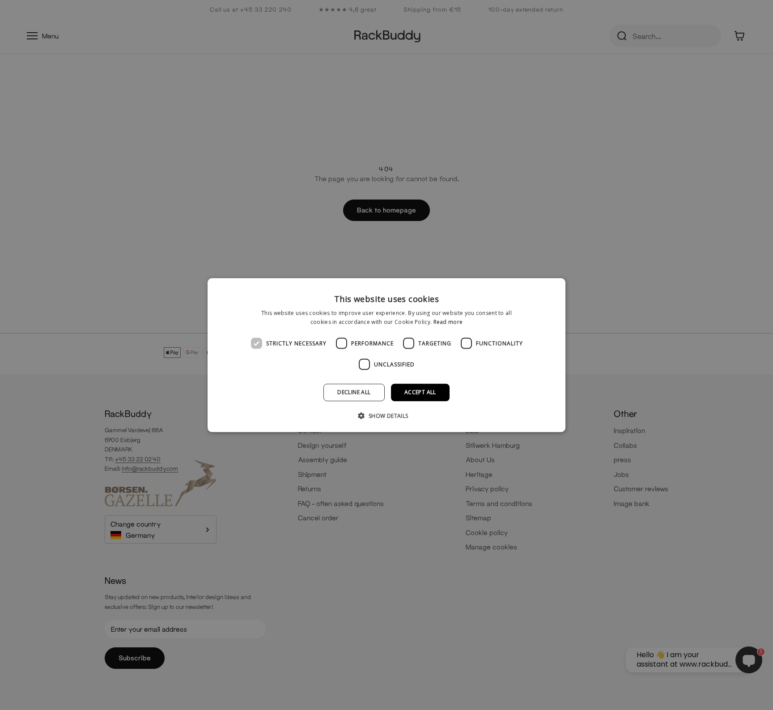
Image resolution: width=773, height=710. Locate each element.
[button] (386, 415)
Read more (448, 322)
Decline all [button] (353, 392)
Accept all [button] (420, 392)
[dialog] (386, 355)
